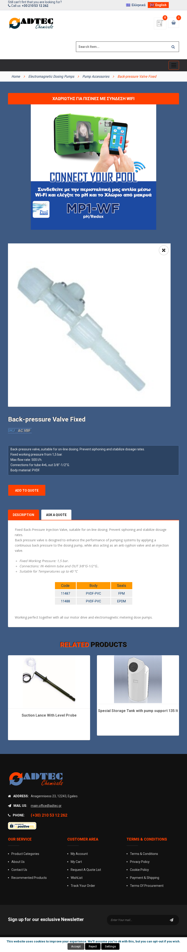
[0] (160, 25)
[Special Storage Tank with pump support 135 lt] (138, 679)
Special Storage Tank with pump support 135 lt (138, 711)
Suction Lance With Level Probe (49, 715)
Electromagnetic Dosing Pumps (51, 76)
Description (23, 515)
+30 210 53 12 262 (35, 6)
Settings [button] (110, 946)
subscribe (171, 920)
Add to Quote (27, 490)
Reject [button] (93, 946)
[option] (89, 324)
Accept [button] (76, 946)
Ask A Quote (56, 515)
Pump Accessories (95, 76)
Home (15, 76)
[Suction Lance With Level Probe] (49, 681)
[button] (163, 250)
